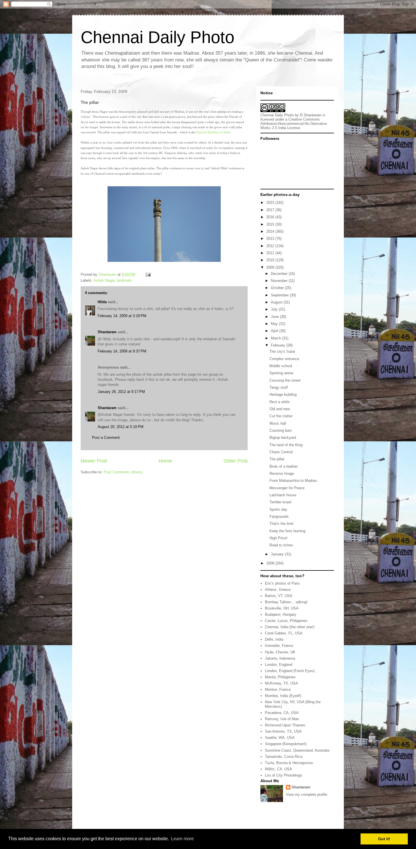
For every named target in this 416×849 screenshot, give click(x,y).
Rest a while (279, 402)
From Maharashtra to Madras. (293, 480)
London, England (278, 664)
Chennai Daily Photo (157, 37)
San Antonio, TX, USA (283, 731)
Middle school (280, 366)
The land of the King (286, 445)
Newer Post (94, 461)
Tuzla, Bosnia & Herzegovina (289, 763)
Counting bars (280, 430)
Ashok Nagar (103, 280)
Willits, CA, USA (278, 769)
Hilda (102, 302)
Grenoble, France (279, 645)
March (276, 338)
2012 (270, 246)
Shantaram (107, 332)
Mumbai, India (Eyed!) (283, 696)
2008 (270, 563)
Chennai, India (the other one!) (289, 627)
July (275, 309)
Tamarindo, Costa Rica (283, 756)
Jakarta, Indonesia (280, 658)
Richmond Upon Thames (285, 725)
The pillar (276, 459)
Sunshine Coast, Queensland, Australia (297, 750)
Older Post (236, 461)
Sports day (278, 509)
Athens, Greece (278, 589)
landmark (124, 280)
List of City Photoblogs (283, 775)
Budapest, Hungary (280, 614)
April (275, 331)
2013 (270, 238)
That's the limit (281, 523)
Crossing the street (285, 380)
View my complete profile (306, 794)
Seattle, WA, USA (280, 737)
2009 (270, 267)
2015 (270, 224)
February (278, 345)
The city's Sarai (282, 351)
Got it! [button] (384, 839)
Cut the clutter (281, 416)
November (280, 281)
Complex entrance (284, 359)
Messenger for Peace (287, 488)
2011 (270, 253)
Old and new (279, 409)
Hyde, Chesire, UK (280, 652)
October (278, 288)
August (277, 302)
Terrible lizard (280, 502)
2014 (270, 231)
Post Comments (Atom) (123, 472)
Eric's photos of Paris (282, 583)
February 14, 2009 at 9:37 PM (122, 351)
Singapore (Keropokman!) (285, 744)
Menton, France (278, 689)
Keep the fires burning (287, 531)
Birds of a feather (283, 466)
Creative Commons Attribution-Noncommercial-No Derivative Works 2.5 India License (293, 123)
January (278, 554)
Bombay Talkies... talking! (286, 602)
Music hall (277, 423)
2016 (270, 217)
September (280, 295)
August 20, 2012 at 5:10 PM (120, 427)
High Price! (278, 538)
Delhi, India (274, 639)
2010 (270, 260)
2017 (270, 210)
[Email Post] (148, 274)
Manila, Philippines (280, 677)
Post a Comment (106, 437)
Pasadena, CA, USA (282, 713)
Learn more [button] (182, 838)
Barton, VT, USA (278, 596)
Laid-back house (282, 495)
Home (165, 461)
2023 (270, 202)
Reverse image (281, 473)
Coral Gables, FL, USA (284, 633)
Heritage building (283, 394)
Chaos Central (281, 452)
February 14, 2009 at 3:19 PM (122, 316)
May (275, 324)
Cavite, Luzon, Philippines (286, 621)
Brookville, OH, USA (282, 608)
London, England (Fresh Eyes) (290, 671)
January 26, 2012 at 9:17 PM (121, 392)
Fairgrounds (279, 516)
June (275, 317)
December (280, 273)
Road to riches (281, 545)
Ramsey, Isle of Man (282, 719)
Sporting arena (281, 373)
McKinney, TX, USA (281, 683)
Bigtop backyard (282, 437)
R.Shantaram (310, 115)
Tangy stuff (278, 387)
